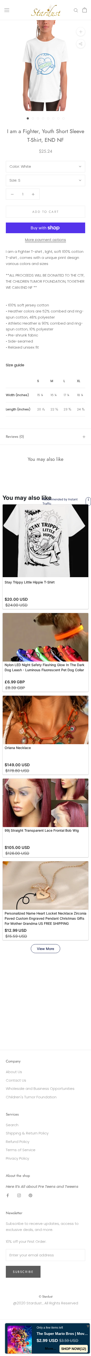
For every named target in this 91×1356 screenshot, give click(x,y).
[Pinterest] (30, 1195)
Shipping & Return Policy (27, 1133)
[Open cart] (85, 10)
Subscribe (23, 1271)
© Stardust (45, 1296)
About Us (14, 1071)
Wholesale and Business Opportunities (40, 1088)
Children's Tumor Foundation (31, 1097)
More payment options (45, 239)
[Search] (76, 10)
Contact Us (16, 1080)
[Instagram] (19, 1195)
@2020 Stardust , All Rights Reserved (45, 1303)
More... (50, 1348)
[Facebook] (7, 1195)
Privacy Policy (17, 1158)
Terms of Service (20, 1149)
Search (12, 1124)
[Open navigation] (6, 10)
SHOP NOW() (73, 1349)
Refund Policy (17, 1141)
